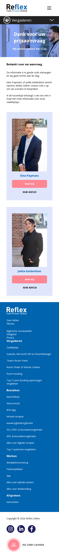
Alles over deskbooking (19, 488)
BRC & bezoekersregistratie (21, 436)
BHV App (11, 409)
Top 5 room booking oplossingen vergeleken (24, 382)
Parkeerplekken (15, 469)
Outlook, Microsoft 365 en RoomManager (29, 354)
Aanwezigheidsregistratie (20, 423)
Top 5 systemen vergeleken (21, 449)
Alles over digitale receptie (20, 442)
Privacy (10, 337)
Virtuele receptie (15, 416)
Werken (12, 456)
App (9, 475)
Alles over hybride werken (20, 482)
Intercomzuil (13, 403)
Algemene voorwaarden (19, 331)
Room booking (14, 373)
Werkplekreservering (17, 462)
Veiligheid (11, 334)
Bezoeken (13, 390)
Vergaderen (21, 20)
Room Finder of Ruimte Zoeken (23, 367)
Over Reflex (13, 320)
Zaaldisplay (12, 347)
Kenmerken (13, 502)
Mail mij (29, 183)
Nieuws (10, 323)
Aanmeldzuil (13, 396)
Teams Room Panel (17, 360)
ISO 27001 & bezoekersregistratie (24, 429)
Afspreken (13, 495)
